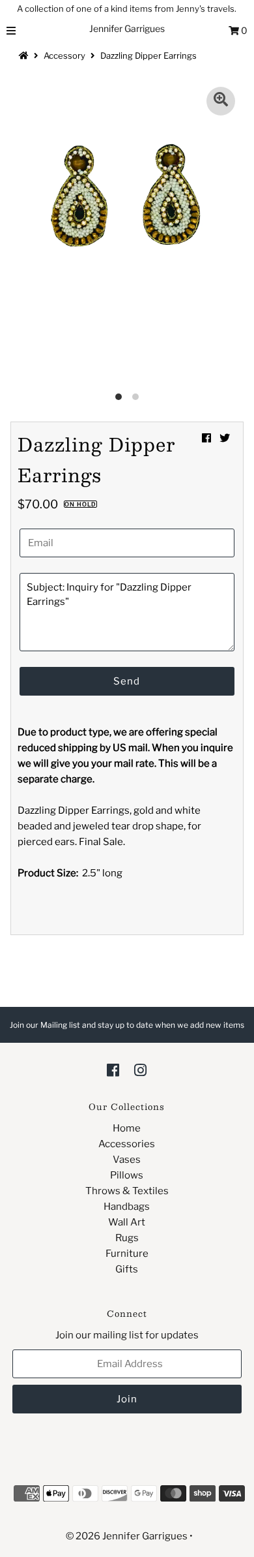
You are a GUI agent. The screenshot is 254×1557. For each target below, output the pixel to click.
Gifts (126, 1269)
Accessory (64, 55)
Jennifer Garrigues (127, 28)
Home (127, 1128)
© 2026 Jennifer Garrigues (127, 1536)
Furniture (127, 1253)
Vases (127, 1159)
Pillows (126, 1175)
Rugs (127, 1238)
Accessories (126, 1144)
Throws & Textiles (127, 1191)
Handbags (127, 1206)
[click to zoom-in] (220, 101)
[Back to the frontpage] (25, 55)
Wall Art (126, 1222)
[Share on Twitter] (224, 438)
